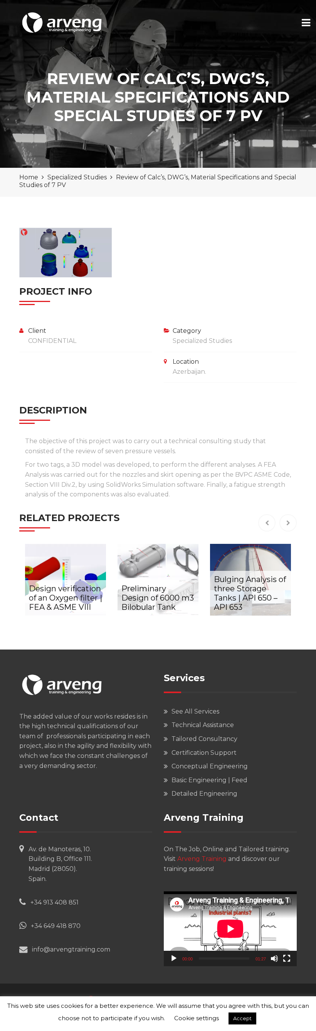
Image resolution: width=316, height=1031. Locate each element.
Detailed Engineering (204, 793)
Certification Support (204, 752)
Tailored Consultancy (204, 738)
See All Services (195, 711)
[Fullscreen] (287, 958)
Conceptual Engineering (209, 766)
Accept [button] (242, 1018)
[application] (230, 928)
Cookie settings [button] (196, 1018)
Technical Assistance (202, 725)
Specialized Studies (202, 340)
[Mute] (274, 958)
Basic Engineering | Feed (209, 780)
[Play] (174, 958)
